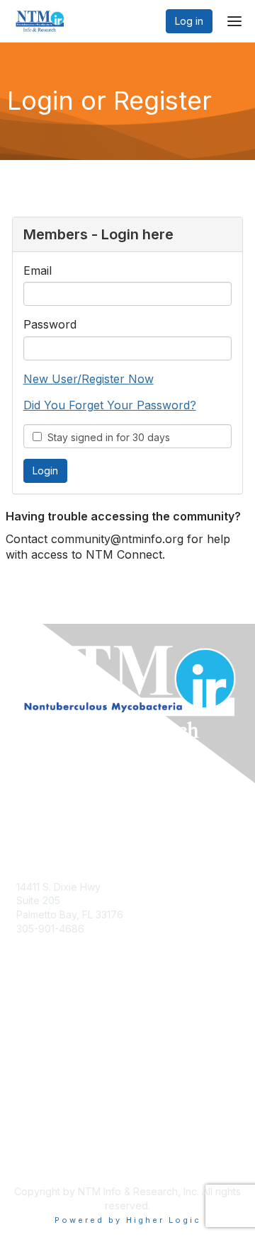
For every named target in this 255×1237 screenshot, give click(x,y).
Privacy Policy (49, 1157)
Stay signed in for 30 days (106, 437)
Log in (189, 21)
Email (37, 270)
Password (49, 324)
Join (26, 1021)
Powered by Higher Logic (128, 1220)
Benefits (35, 1036)
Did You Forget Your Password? (109, 405)
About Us (37, 1142)
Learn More (43, 1049)
